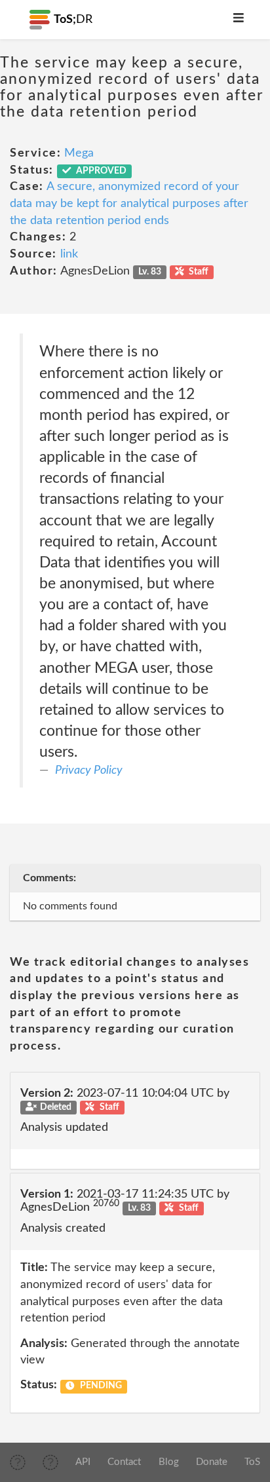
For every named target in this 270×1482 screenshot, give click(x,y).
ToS (252, 1462)
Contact (124, 1462)
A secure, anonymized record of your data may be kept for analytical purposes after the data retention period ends (129, 203)
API (82, 1462)
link (69, 254)
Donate (211, 1462)
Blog (169, 1462)
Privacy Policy (89, 770)
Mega (79, 153)
